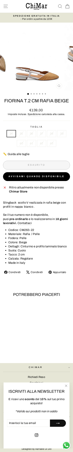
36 (31, 133)
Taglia (36, 126)
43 (51, 143)
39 (61, 133)
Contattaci (25, 223)
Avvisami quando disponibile (36, 176)
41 (31, 143)
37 (41, 133)
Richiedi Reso (36, 377)
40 (21, 143)
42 (41, 143)
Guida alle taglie (16, 154)
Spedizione (34, 114)
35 (21, 133)
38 (51, 133)
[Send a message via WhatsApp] (66, 445)
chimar (36, 367)
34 (11, 133)
